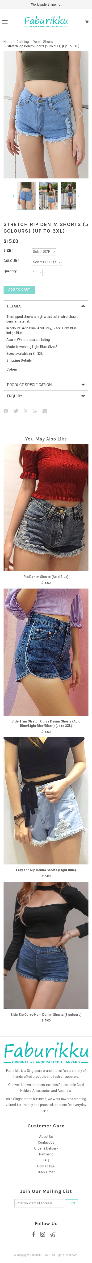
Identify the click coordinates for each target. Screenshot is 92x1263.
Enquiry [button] (14, 396)
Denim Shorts (43, 42)
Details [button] (14, 306)
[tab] (46, 306)
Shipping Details (19, 360)
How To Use (46, 1166)
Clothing (23, 42)
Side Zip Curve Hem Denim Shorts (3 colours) (46, 1015)
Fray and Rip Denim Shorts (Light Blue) (46, 870)
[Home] (46, 21)
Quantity (10, 271)
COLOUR (11, 261)
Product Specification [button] (29, 385)
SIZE (8, 250)
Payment (46, 1154)
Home (8, 42)
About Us (46, 1136)
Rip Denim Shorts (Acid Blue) (46, 577)
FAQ (46, 1160)
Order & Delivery (46, 1148)
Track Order (46, 1172)
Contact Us (46, 1142)
